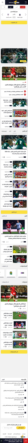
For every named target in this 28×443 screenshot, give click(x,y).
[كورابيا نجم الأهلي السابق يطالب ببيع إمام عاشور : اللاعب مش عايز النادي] (14, 297)
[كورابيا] (14, 2)
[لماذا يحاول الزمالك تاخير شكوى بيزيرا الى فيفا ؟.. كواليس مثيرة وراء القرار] (13, 249)
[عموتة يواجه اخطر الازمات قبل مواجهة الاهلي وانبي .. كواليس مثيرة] (13, 203)
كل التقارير (4, 216)
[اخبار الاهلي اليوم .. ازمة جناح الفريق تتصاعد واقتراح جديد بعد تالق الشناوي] (14, 113)
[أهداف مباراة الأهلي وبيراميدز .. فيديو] (14, 94)
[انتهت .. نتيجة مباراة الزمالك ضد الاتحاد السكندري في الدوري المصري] (14, 103)
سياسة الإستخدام (17, 433)
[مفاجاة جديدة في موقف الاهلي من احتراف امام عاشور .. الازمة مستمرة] (13, 259)
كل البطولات (5, 266)
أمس (17, 7)
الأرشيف (4, 433)
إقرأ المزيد (23, 61)
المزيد (3, 379)
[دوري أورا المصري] (22, 273)
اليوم (11, 7)
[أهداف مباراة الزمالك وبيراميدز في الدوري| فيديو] (13, 334)
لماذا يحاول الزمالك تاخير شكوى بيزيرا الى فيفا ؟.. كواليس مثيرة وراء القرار (13, 440)
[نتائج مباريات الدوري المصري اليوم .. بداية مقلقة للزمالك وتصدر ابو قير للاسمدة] (14, 55)
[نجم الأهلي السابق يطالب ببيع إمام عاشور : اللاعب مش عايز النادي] (14, 77)
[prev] (25, 14)
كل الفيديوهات (5, 282)
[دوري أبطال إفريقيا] (11, 273)
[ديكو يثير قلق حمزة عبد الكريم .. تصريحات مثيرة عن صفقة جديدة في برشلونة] (14, 124)
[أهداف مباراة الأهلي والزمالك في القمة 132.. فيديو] (14, 91)
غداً (4, 7)
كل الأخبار (14, 212)
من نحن (23, 433)
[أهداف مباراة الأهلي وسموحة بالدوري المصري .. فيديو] (13, 344)
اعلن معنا (10, 433)
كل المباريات (14, 22)
